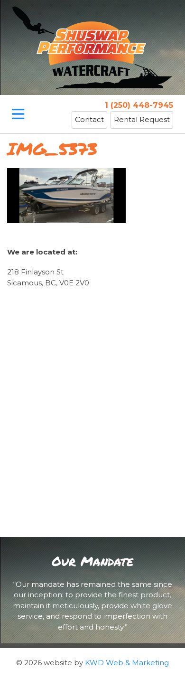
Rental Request (142, 119)
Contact (89, 119)
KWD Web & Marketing (127, 662)
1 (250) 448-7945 (139, 105)
